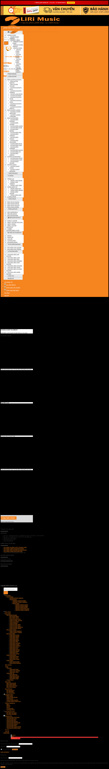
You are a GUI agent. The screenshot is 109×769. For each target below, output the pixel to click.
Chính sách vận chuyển (13, 287)
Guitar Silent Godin (15, 167)
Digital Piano (17, 48)
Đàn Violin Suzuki (13, 202)
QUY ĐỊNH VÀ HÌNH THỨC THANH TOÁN (15, 547)
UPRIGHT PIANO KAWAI (18, 42)
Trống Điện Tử (12, 187)
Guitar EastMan (15, 95)
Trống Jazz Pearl (16, 180)
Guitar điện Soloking (14, 141)
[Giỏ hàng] (5, 76)
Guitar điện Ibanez (14, 130)
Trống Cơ (10, 179)
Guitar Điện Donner (14, 147)
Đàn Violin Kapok (13, 203)
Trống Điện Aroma (16, 190)
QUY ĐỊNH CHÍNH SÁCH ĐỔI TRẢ (13, 551)
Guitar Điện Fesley (14, 138)
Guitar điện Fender (14, 120)
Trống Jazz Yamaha (14, 182)
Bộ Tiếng (7, 293)
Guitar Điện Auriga (14, 154)
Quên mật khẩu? (5, 752)
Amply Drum (11, 224)
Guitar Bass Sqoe (16, 158)
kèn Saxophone (12, 215)
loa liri (9, 239)
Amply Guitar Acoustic (11, 226)
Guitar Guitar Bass (14, 156)
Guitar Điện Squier (14, 123)
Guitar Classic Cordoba (15, 115)
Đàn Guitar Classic (14, 110)
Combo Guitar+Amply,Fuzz (13, 229)
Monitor (10, 237)
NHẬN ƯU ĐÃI (71, 2)
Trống (11, 175)
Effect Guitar (12, 221)
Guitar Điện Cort (16, 145)
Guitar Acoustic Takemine (16, 104)
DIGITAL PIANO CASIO (18, 51)
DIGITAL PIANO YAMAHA (18, 70)
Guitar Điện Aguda (16, 150)
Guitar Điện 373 (15, 152)
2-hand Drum (11, 196)
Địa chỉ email (4, 757)
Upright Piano (15, 40)
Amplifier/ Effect (15, 217)
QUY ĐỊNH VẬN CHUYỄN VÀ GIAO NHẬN (15, 550)
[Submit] (6, 43)
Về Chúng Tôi (8, 282)
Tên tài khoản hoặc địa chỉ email (9, 743)
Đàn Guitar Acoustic (14, 79)
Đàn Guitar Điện (12, 118)
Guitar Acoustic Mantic (16, 107)
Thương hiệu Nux (13, 259)
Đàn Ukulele (13, 173)
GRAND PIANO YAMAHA (14, 37)
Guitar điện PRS (15, 132)
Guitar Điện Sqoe (16, 127)
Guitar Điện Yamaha (14, 134)
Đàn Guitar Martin (14, 82)
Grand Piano (11, 35)
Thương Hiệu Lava (13, 257)
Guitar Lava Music (16, 94)
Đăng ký (3, 767)
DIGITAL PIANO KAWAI (18, 56)
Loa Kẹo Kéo (11, 240)
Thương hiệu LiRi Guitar (13, 255)
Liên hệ (11, 278)
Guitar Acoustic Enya (16, 88)
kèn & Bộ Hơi (13, 209)
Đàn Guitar (12, 76)
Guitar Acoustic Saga (16, 101)
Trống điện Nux (15, 188)
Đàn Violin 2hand (13, 207)
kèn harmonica (12, 212)
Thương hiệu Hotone (14, 266)
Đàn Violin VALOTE (13, 205)
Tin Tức (11, 275)
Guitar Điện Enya (16, 143)
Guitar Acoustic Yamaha (16, 91)
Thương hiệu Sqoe (13, 267)
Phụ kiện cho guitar (14, 247)
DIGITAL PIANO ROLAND (18, 65)
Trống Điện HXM (15, 195)
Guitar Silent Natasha (15, 170)
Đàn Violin (12, 198)
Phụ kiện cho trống (14, 249)
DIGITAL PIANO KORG (18, 60)
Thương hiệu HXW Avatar (13, 263)
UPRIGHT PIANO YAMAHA (18, 45)
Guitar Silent (12, 164)
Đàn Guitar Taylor (14, 85)
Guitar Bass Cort (16, 160)
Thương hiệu (13, 251)
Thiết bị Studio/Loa (15, 232)
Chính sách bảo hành (12, 290)
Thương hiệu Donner (14, 261)
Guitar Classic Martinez (15, 112)
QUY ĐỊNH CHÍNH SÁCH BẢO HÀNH (14, 548)
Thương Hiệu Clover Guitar (14, 269)
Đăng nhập (15, 749)
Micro (9, 235)
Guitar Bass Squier (14, 162)
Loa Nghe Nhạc (12, 242)
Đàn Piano (8, 595)
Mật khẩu (3, 746)
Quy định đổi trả (11, 285)
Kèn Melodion (12, 214)
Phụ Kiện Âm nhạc (15, 244)
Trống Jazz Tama (16, 185)
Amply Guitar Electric (15, 222)
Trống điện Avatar (14, 192)
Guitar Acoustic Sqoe (16, 98)
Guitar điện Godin (16, 126)
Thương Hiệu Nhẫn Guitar (13, 273)
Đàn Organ (12, 73)
